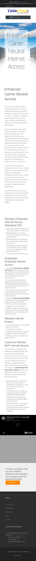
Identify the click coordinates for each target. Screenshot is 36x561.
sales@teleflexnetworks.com (16, 541)
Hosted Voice (9, 504)
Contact (8, 519)
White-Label (9, 512)
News (7, 515)
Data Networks (10, 508)
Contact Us (12, 482)
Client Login (9, 6)
